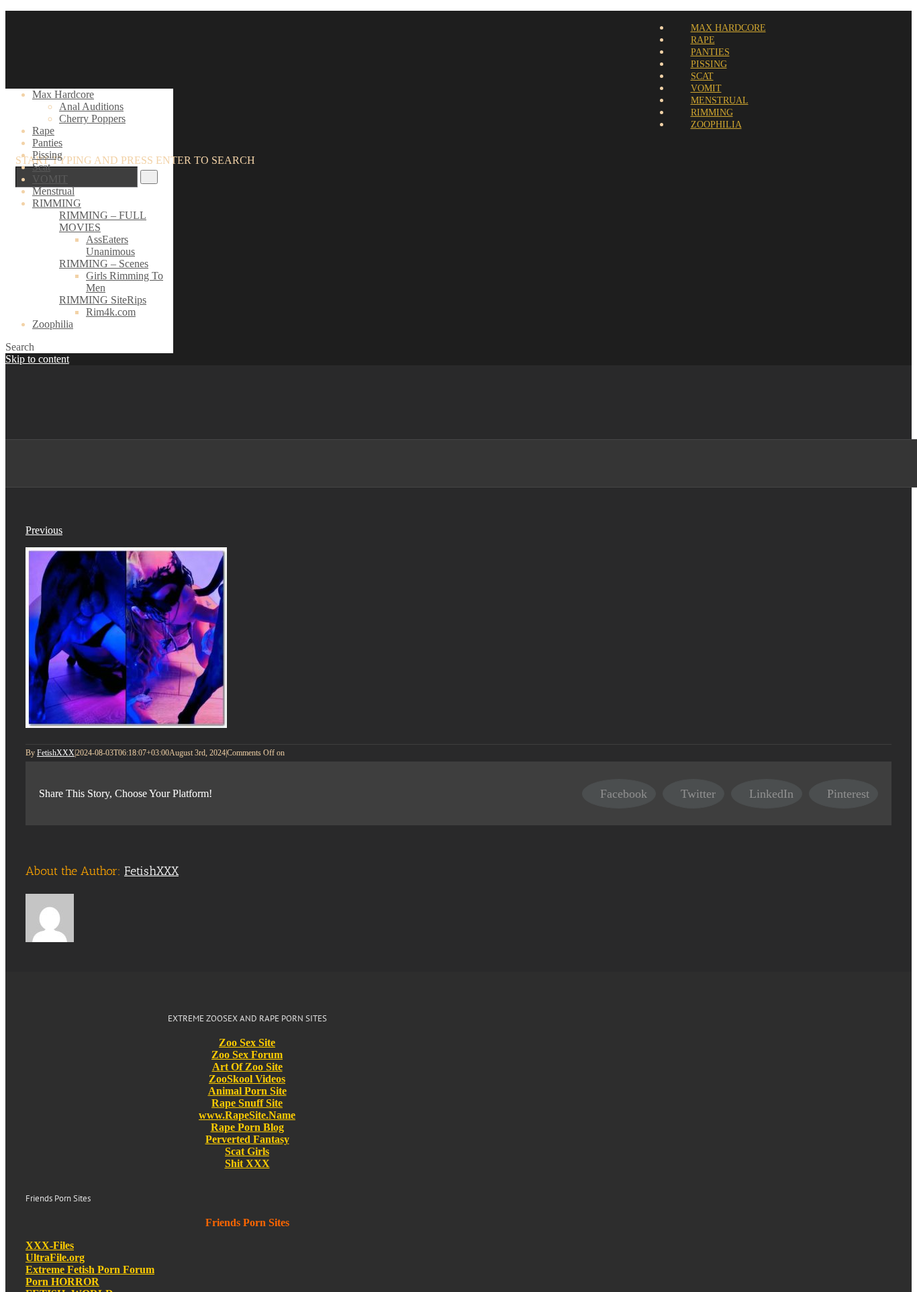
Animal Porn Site (247, 1091)
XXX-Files (50, 1245)
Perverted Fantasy (247, 1139)
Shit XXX (247, 1163)
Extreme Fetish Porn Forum (90, 1269)
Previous (44, 530)
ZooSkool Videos (247, 1079)
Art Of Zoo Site (247, 1066)
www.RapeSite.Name (247, 1115)
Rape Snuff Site (247, 1103)
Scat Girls (247, 1151)
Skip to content (37, 359)
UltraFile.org (55, 1257)
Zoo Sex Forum (247, 1054)
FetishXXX (56, 752)
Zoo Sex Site (247, 1042)
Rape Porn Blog (247, 1127)
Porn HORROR (62, 1281)
